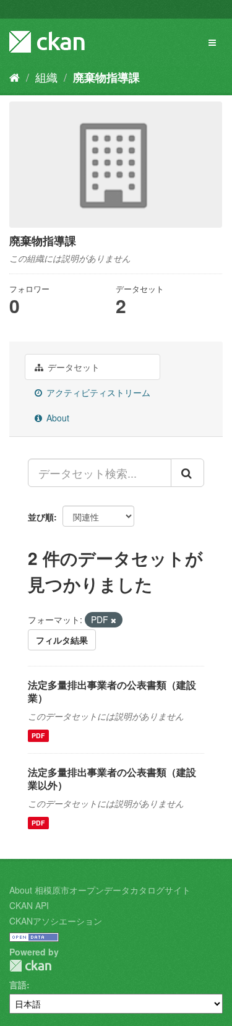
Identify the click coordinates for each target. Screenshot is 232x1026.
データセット (72, 367)
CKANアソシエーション (55, 921)
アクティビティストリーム (97, 392)
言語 (18, 984)
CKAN (30, 965)
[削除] (113, 620)
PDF (38, 735)
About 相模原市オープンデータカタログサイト (100, 890)
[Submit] (187, 473)
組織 (46, 77)
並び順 (41, 517)
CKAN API (29, 905)
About (56, 418)
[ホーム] (14, 77)
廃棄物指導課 (106, 77)
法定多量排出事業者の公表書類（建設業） (112, 691)
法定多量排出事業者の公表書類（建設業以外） (112, 778)
